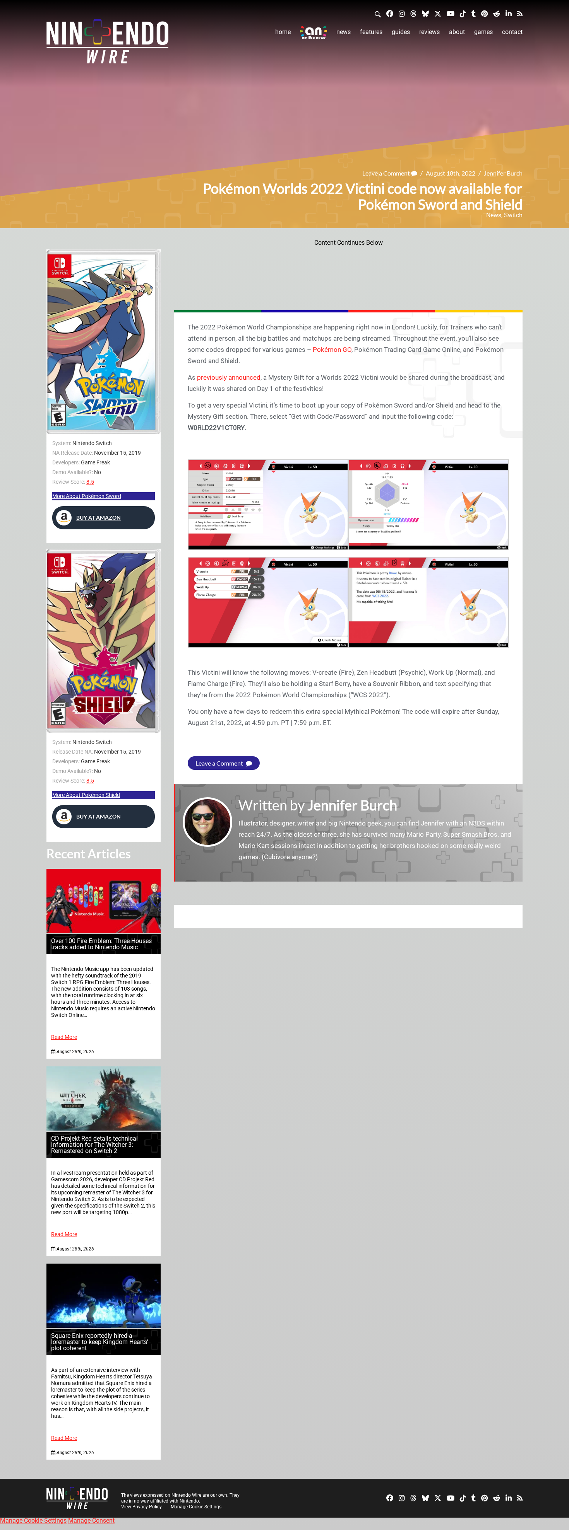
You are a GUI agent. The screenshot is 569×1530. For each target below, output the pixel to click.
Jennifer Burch (503, 173)
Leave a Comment (386, 173)
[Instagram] (402, 13)
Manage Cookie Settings (196, 1507)
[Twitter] (437, 13)
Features (371, 32)
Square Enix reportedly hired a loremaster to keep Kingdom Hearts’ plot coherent (99, 1342)
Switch (513, 215)
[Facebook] (389, 13)
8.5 (90, 482)
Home (283, 32)
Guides (401, 32)
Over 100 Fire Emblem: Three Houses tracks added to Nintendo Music (101, 944)
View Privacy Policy (141, 1507)
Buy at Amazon (98, 517)
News (343, 32)
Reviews (429, 32)
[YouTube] (450, 13)
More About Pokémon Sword (86, 496)
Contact (512, 32)
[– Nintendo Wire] (107, 43)
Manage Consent (91, 1520)
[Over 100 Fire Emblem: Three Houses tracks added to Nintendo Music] (103, 931)
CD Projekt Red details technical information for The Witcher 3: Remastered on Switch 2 (94, 1145)
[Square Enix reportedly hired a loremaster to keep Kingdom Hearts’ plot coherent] (103, 1325)
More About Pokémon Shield (86, 795)
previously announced (229, 377)
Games (483, 32)
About (457, 32)
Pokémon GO (332, 349)
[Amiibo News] (313, 32)
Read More (64, 1037)
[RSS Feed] (520, 13)
